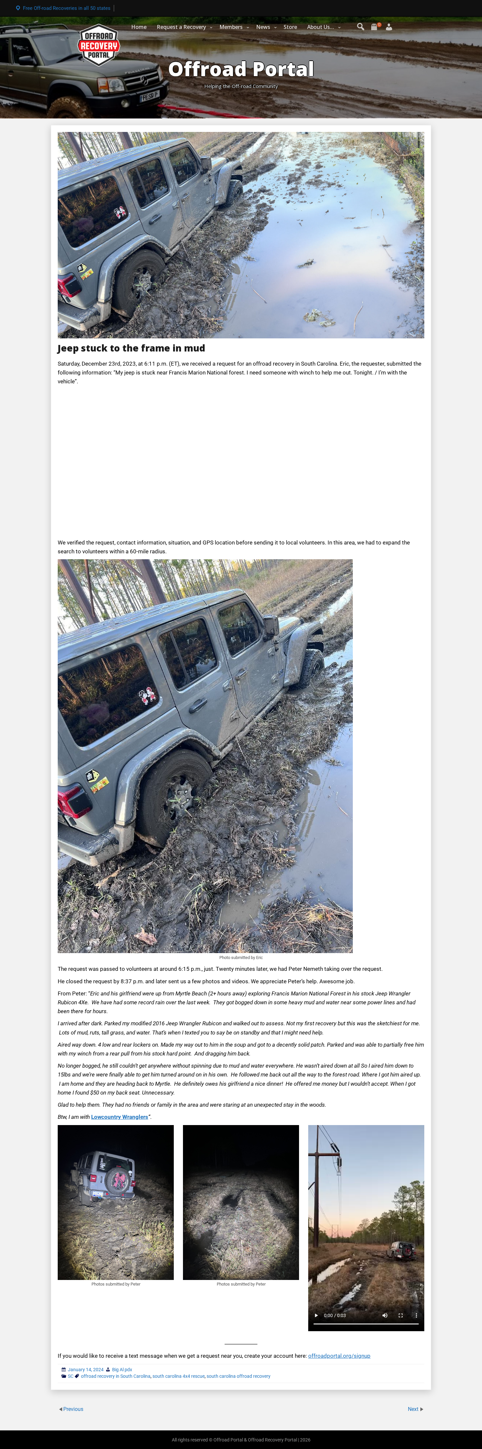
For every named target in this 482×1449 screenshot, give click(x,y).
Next (414, 1409)
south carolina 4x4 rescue (178, 1376)
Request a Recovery (181, 27)
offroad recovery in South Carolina (116, 1376)
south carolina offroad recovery (239, 1376)
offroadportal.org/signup (339, 1356)
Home (139, 27)
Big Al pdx (122, 1369)
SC (70, 1376)
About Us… (320, 27)
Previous (73, 1409)
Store (290, 27)
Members (231, 27)
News (263, 27)
